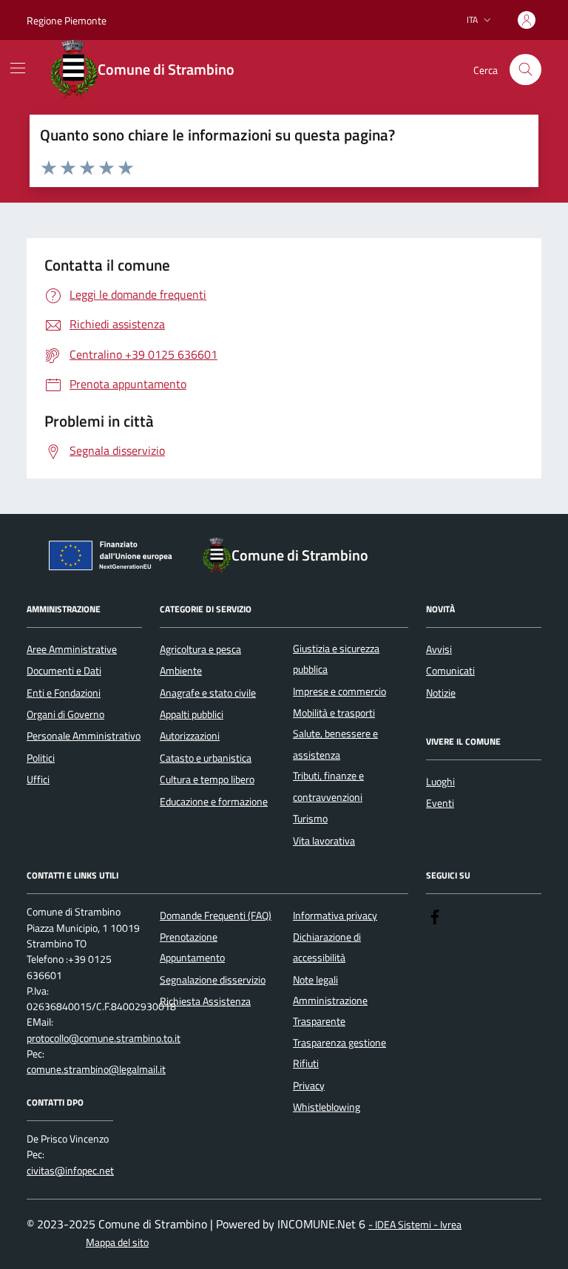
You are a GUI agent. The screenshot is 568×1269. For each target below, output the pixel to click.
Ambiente (181, 671)
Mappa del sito (117, 1243)
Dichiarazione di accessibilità (327, 947)
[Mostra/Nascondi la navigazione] (18, 68)
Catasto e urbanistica (205, 758)
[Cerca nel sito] (525, 70)
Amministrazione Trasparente (330, 1010)
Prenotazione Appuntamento (192, 947)
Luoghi (440, 782)
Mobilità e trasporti (334, 713)
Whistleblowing (326, 1107)
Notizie (441, 693)
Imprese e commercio (339, 691)
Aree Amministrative (72, 649)
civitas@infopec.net (70, 1171)
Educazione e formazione (214, 801)
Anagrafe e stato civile (208, 693)
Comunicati (450, 671)
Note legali (315, 980)
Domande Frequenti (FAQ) (215, 915)
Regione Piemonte (66, 20)
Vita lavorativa (324, 841)
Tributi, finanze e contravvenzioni (328, 786)
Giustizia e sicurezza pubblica (336, 658)
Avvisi (439, 649)
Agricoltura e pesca (200, 649)
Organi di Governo (65, 714)
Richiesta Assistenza (205, 1001)
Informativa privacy (335, 915)
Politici (41, 758)
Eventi (440, 803)
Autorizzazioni (190, 736)
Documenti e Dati (64, 671)
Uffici (38, 779)
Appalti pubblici (191, 714)
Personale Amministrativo (84, 736)
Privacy (309, 1085)
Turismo (310, 819)
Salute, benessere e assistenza (335, 743)
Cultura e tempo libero (207, 779)
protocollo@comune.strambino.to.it (103, 1038)
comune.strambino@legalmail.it (96, 1069)
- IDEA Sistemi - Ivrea (415, 1225)
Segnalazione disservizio (213, 980)
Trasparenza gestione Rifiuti (339, 1053)
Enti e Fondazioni (64, 693)
